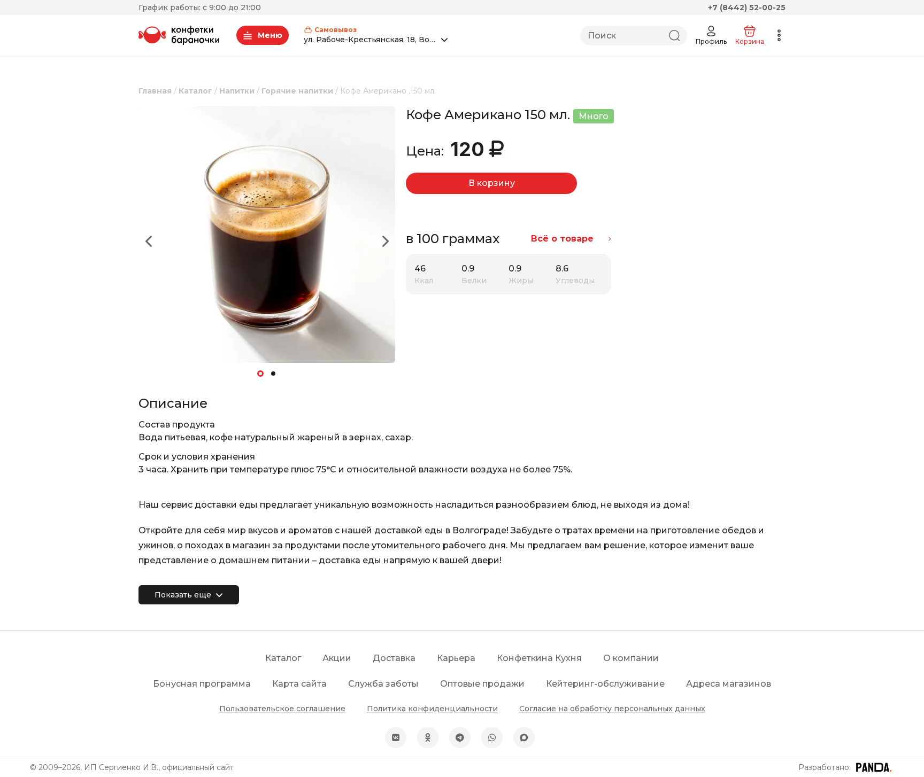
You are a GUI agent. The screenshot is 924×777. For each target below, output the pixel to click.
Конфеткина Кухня (539, 658)
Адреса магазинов (728, 684)
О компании (631, 658)
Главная (155, 91)
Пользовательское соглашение (282, 708)
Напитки (237, 91)
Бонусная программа (202, 684)
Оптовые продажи (482, 684)
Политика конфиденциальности (432, 708)
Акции (336, 658)
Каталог (195, 91)
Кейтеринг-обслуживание (605, 684)
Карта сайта (299, 684)
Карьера (456, 658)
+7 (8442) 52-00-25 (747, 7)
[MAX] (524, 737)
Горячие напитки (297, 91)
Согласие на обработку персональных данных (612, 708)
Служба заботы (383, 684)
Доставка (394, 658)
